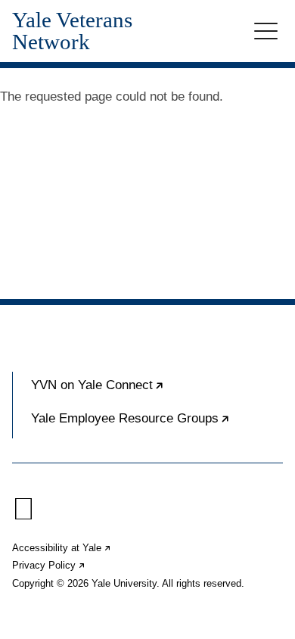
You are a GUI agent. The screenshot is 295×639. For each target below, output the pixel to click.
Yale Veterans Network (72, 31)
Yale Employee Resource (157, 424)
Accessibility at (62, 547)
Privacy (49, 565)
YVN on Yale (143, 391)
